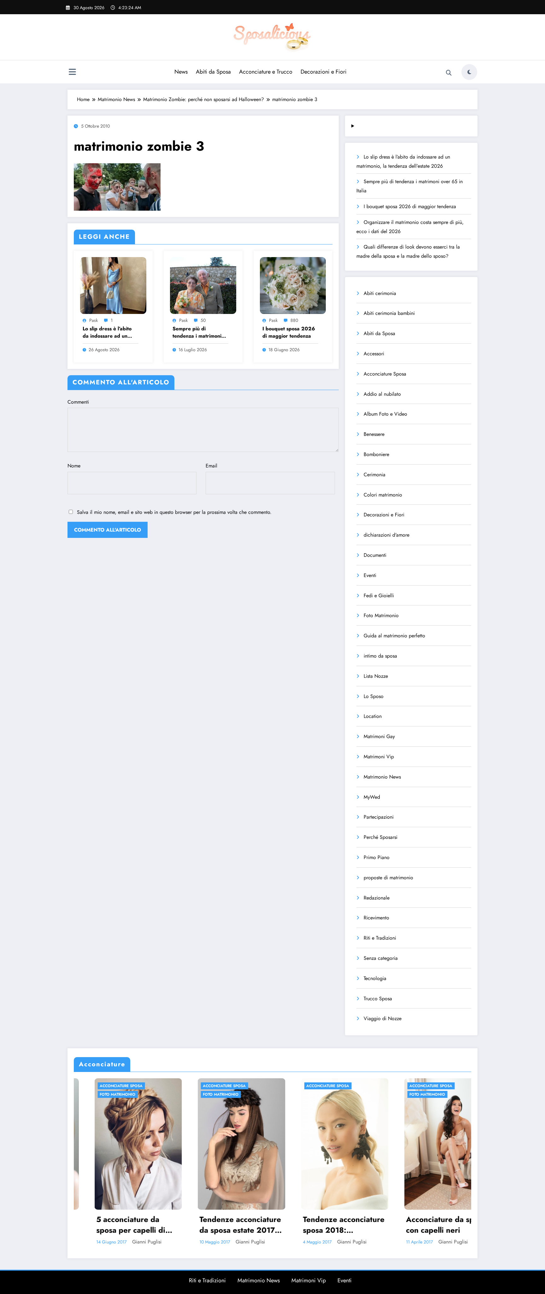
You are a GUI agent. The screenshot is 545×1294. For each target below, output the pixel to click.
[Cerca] (449, 73)
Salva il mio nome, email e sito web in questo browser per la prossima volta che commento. (174, 512)
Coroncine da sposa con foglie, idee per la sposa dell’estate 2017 (426, 1224)
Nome (73, 465)
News (181, 72)
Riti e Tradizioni (380, 938)
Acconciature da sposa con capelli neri (324, 1224)
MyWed (372, 797)
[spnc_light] (469, 72)
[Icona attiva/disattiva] (72, 72)
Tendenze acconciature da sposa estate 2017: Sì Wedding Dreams (118, 1224)
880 (294, 320)
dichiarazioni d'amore (386, 535)
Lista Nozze (376, 676)
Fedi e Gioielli (379, 595)
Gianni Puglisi (128, 1241)
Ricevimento (376, 917)
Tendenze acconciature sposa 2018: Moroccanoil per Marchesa (221, 1224)
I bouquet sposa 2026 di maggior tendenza (288, 332)
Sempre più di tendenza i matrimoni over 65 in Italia (197, 332)
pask (93, 320)
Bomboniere (376, 454)
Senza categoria (381, 958)
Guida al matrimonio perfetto (394, 635)
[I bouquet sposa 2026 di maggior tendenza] (293, 284)
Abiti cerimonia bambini (389, 313)
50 (203, 320)
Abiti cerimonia (380, 293)
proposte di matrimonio (388, 877)
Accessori (374, 353)
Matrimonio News (382, 776)
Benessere (374, 434)
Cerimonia (374, 474)
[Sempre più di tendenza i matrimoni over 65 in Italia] (203, 284)
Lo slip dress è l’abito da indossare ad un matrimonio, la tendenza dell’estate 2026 (110, 332)
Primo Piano (377, 857)
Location (373, 716)
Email (211, 465)
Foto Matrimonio (381, 615)
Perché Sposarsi (380, 837)
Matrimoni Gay (379, 736)
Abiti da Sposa (213, 72)
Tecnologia (375, 978)
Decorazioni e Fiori (324, 72)
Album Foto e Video (385, 414)
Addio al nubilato (382, 394)
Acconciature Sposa (385, 373)
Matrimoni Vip (379, 756)
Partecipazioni (379, 817)
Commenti (78, 402)
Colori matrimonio (383, 494)
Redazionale (377, 897)
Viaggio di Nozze (382, 1018)
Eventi (370, 575)
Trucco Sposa (378, 998)
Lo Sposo (374, 696)
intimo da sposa (380, 655)
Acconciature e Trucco (265, 72)
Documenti (375, 555)
